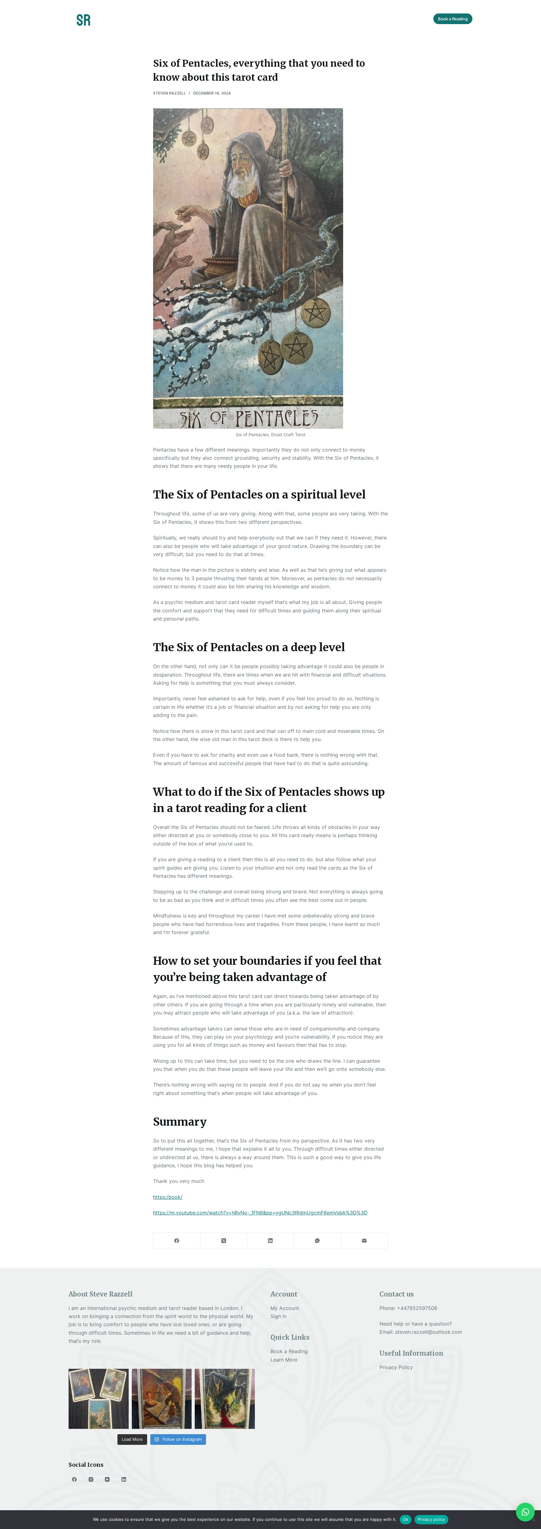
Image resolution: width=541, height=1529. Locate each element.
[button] (525, 1512)
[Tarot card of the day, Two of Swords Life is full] (225, 1399)
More (365, 19)
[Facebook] (176, 1241)
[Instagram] (91, 1480)
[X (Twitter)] (223, 1241)
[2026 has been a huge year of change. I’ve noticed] (99, 1399)
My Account (284, 1308)
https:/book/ (168, 1197)
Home (205, 19)
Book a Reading (453, 18)
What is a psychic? (319, 19)
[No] (533, 1519)
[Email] (364, 1241)
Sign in (278, 1316)
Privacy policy (431, 1519)
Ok (406, 1519)
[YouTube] (107, 1480)
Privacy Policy (396, 1367)
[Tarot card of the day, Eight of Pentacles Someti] (162, 1399)
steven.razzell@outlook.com (428, 1332)
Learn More (283, 1360)
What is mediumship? (255, 19)
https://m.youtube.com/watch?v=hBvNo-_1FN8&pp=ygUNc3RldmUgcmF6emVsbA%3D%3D (260, 1212)
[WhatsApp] (317, 1241)
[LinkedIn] (270, 1241)
